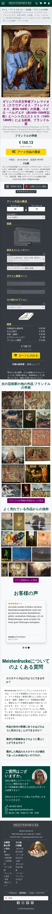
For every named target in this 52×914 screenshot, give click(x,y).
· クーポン (19, 873)
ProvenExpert (20, 637)
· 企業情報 (8, 858)
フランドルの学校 (41, 10)
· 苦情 (6, 879)
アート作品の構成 (28, 151)
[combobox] (26, 217)
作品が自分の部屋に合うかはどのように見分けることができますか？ (25, 728)
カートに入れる (27, 355)
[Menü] (3, 3)
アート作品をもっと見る (26, 580)
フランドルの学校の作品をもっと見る (26, 500)
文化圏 (28, 10)
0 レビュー (31, 192)
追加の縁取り (12, 214)
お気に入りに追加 (37, 186)
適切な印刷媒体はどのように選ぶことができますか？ (25, 741)
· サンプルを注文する (19, 879)
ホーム (4, 10)
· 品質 (18, 861)
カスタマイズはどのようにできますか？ (25, 680)
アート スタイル (16, 10)
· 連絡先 (7, 855)
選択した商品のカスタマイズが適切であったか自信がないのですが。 (25, 753)
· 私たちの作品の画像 (19, 867)
